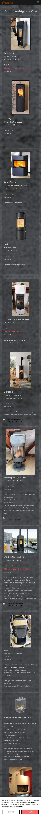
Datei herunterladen (15, 421)
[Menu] (37, 2)
